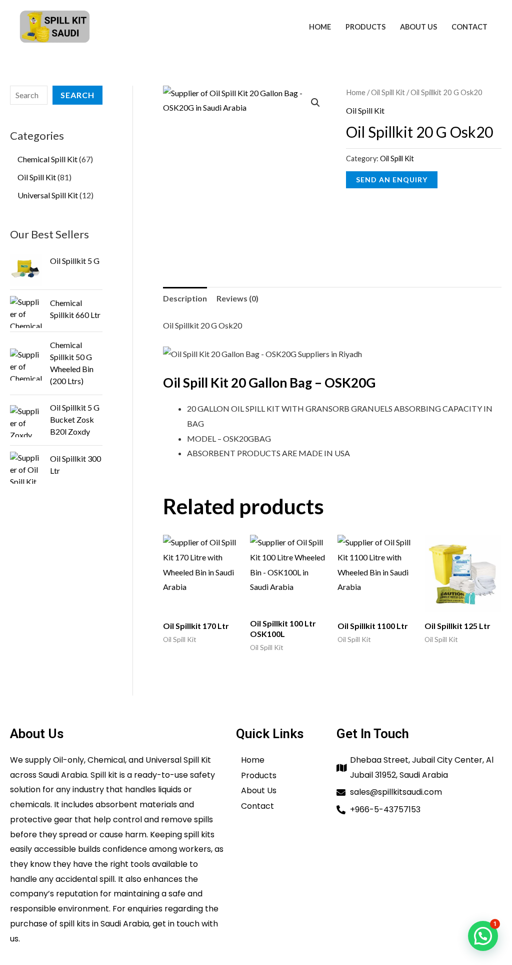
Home (320, 27)
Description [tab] (185, 298)
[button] (315, 103)
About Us (418, 27)
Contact (470, 27)
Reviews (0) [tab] (237, 298)
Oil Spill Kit (388, 92)
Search (77, 95)
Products (366, 27)
